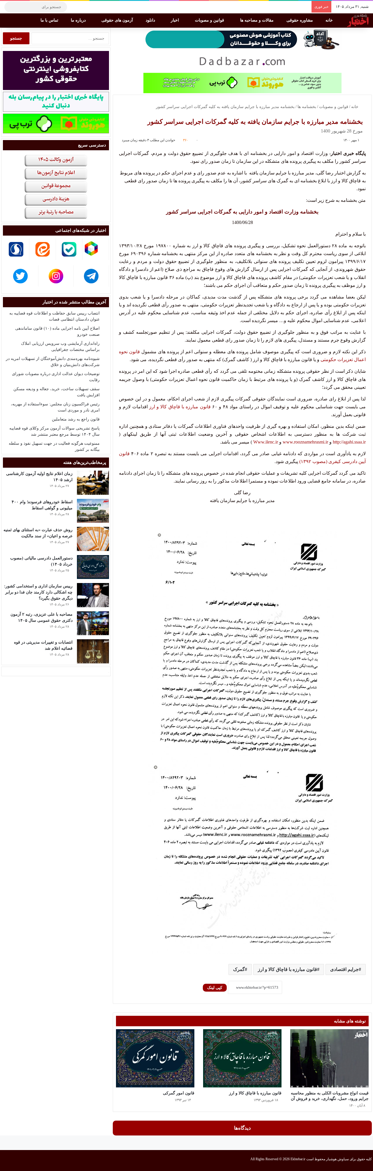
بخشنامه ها (307, 107)
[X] (91, 7)
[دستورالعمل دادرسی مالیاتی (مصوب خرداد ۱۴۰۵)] (93, 567)
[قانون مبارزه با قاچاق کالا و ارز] (242, 1058)
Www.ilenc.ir (265, 441)
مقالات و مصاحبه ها (257, 20)
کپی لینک (214, 987)
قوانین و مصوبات (210, 20)
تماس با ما (50, 20)
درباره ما (79, 20)
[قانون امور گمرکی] (155, 1058)
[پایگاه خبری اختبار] (358, 20)
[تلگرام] (74, 7)
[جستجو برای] (10, 7)
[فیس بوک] (100, 7)
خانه (330, 20)
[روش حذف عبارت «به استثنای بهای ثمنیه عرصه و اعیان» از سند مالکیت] (93, 539)
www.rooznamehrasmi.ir (305, 441)
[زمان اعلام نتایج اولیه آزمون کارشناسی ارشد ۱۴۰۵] (93, 483)
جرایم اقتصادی (344, 969)
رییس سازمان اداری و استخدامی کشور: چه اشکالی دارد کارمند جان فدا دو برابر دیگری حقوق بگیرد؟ (38, 592)
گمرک (239, 969)
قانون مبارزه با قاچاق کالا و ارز (180, 406)
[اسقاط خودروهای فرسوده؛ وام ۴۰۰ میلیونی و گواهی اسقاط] (93, 511)
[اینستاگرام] (83, 7)
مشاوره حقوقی (300, 20)
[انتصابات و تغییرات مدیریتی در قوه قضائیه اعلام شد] (93, 651)
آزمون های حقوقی (117, 20)
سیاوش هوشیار (337, 1159)
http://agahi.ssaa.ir (349, 441)
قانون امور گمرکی (178, 1093)
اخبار (175, 20)
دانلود (151, 20)
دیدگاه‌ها (242, 1128)
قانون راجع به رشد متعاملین (76, 419)
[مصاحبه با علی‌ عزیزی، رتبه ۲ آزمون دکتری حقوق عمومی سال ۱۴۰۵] (93, 623)
